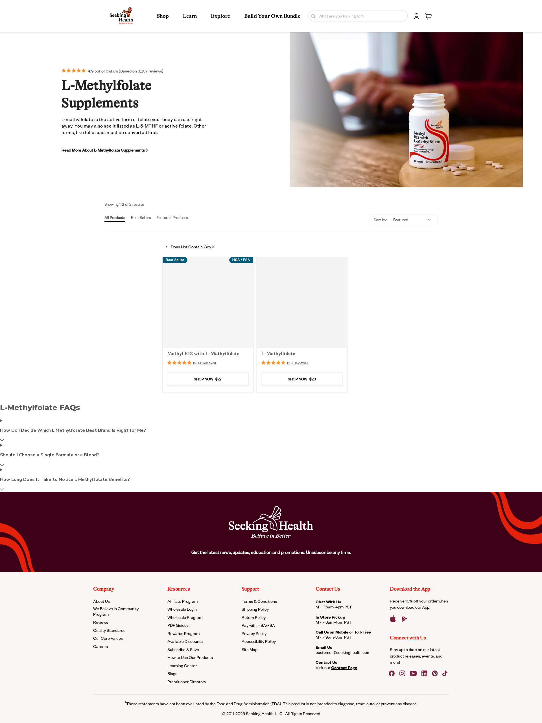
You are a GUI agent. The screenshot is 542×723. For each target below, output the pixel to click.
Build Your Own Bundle (272, 16)
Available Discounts (185, 641)
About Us (101, 601)
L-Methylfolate (278, 353)
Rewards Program (183, 633)
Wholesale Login (182, 609)
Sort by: (380, 219)
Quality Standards (109, 630)
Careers (100, 646)
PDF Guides (178, 625)
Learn (190, 16)
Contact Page (344, 667)
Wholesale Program (184, 617)
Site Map (249, 649)
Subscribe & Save (183, 649)
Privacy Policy (254, 633)
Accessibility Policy (259, 641)
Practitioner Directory (186, 681)
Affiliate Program (182, 601)
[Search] (312, 15)
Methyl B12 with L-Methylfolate (203, 353)
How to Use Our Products (190, 657)
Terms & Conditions (259, 601)
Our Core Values (108, 638)
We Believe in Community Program (116, 611)
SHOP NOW (208, 379)
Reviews (100, 622)
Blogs (172, 673)
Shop (163, 16)
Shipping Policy (255, 609)
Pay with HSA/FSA (258, 625)
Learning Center (182, 665)
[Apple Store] (393, 619)
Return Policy (254, 617)
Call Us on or (343, 632)
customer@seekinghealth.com (343, 652)
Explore (220, 16)
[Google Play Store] (404, 619)
